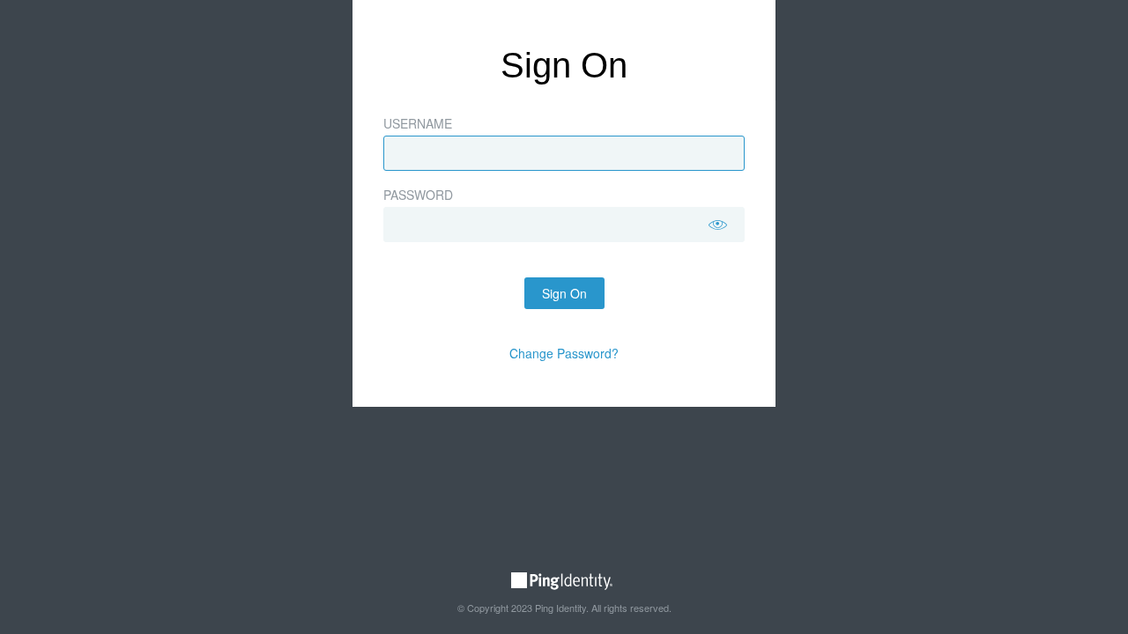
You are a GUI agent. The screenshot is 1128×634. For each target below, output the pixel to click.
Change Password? (564, 353)
